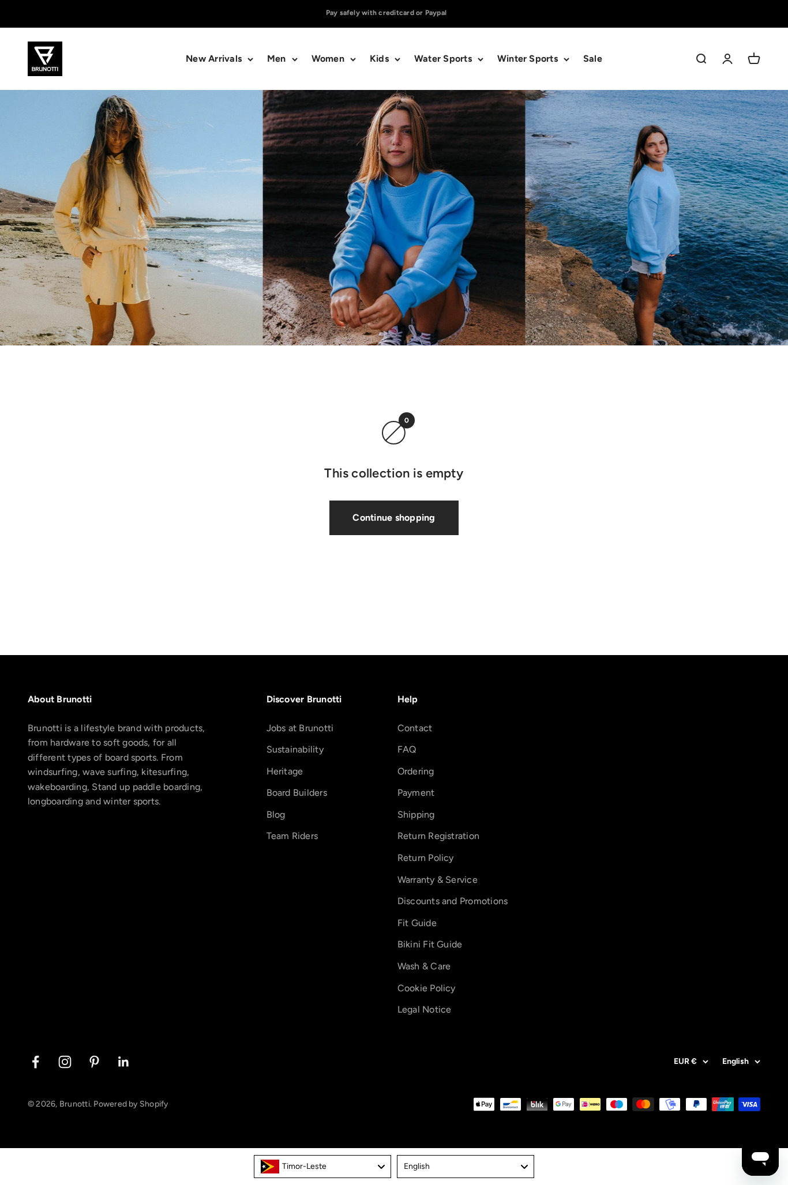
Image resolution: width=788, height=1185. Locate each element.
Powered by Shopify (130, 1104)
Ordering (415, 771)
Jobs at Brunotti (300, 728)
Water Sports (443, 59)
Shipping (416, 814)
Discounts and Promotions (452, 901)
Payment (416, 792)
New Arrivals (214, 59)
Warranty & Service (437, 879)
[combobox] (322, 1166)
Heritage (285, 771)
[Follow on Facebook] (35, 1062)
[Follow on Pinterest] (94, 1062)
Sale (592, 59)
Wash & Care (424, 966)
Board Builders (297, 792)
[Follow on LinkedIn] (124, 1062)
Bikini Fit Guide (430, 944)
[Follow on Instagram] (65, 1062)
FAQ (406, 749)
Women (328, 59)
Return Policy (425, 857)
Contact (415, 728)
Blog (276, 814)
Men (276, 59)
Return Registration (438, 835)
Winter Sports (527, 59)
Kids (379, 59)
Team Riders (292, 835)
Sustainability (295, 749)
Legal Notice (424, 1009)
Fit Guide (417, 922)
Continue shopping (393, 517)
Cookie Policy (426, 988)
